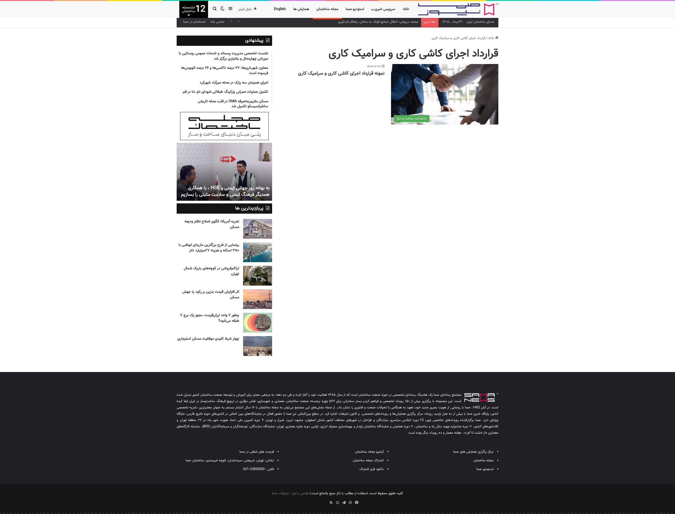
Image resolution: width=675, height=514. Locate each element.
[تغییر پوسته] (222, 9)
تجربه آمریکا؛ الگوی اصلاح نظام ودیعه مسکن (212, 224)
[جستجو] (215, 9)
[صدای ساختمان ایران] (458, 9)
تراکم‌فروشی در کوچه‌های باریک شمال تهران (211, 271)
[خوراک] (331, 503)
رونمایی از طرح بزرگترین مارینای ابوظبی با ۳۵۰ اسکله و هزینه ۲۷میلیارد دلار (209, 247)
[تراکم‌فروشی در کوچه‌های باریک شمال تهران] (257, 276)
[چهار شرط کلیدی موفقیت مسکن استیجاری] (257, 346)
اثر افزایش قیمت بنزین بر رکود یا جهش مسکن (210, 294)
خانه (406, 9)
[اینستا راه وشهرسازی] (318, 501)
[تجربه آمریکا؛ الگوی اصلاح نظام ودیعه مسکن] (257, 229)
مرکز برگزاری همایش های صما (473, 451)
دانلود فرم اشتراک (371, 469)
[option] (224, 172)
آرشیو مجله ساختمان (369, 451)
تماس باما (217, 22)
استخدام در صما (194, 22)
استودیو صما (355, 9)
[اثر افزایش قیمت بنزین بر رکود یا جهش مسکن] (257, 299)
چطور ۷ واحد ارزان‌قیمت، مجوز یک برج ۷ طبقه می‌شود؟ (209, 318)
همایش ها (301, 9)
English (280, 9)
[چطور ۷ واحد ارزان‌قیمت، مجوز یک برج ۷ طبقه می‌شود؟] (257, 322)
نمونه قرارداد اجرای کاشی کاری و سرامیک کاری (341, 73)
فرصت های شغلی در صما (256, 451)
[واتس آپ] (337, 503)
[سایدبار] (230, 9)
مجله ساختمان (327, 9)
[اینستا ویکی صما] (325, 501)
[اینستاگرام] (350, 503)
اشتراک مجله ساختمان (368, 460)
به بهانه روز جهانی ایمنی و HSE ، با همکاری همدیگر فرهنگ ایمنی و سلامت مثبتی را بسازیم (225, 191)
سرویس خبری (384, 9)
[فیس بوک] (356, 503)
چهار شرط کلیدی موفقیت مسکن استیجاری (208, 339)
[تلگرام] (344, 503)
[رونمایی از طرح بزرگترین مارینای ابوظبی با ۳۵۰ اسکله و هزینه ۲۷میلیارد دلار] (257, 252)
